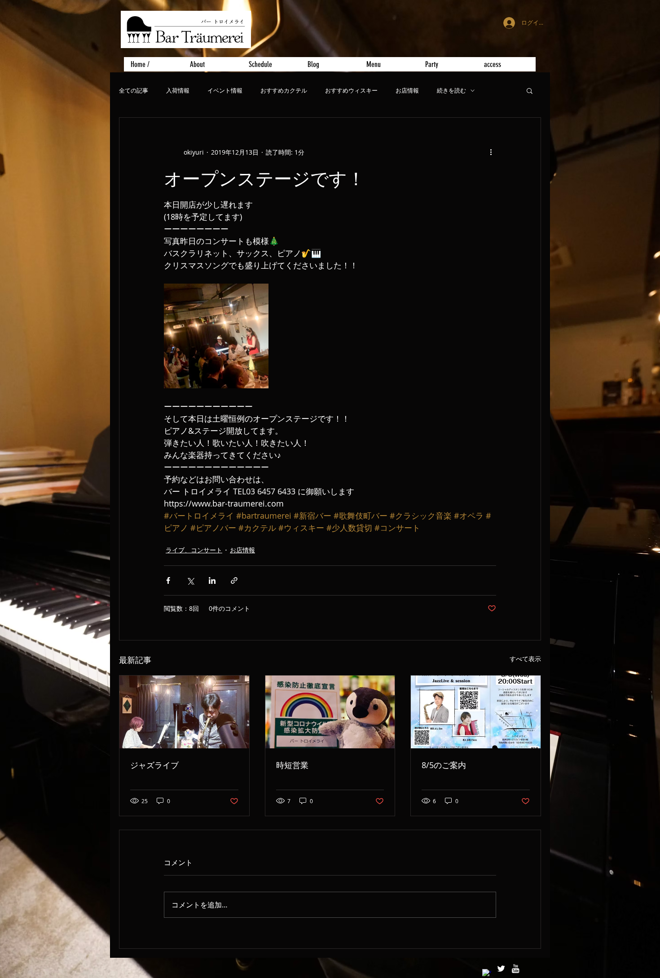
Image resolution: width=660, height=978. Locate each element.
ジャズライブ (154, 765)
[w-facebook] (486, 973)
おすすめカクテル (283, 90)
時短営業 (292, 765)
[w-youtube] (515, 968)
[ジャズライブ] (184, 712)
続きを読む (451, 90)
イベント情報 (224, 90)
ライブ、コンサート (194, 550)
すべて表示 (525, 658)
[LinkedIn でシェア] (212, 580)
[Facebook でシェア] (168, 580)
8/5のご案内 (444, 765)
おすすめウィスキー (351, 90)
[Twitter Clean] (501, 968)
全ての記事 (133, 90)
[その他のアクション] (490, 152)
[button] (529, 90)
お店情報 (407, 90)
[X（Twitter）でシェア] (190, 580)
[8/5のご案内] (476, 712)
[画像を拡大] (216, 336)
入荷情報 (177, 90)
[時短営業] (330, 712)
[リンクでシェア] (234, 580)
